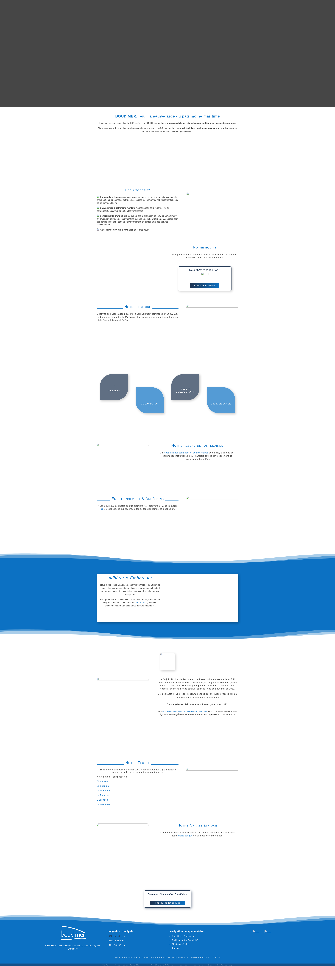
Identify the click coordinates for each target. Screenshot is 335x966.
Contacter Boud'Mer (204, 285)
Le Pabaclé (103, 795)
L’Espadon (102, 800)
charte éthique (185, 836)
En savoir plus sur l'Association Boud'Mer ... (130, 614)
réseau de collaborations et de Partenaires (186, 453)
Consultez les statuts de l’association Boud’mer (185, 711)
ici (101, 509)
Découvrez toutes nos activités (130, 743)
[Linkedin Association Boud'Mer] (267, 932)
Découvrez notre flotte (204, 743)
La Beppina (103, 786)
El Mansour (103, 781)
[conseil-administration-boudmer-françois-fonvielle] (118, 254)
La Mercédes (103, 804)
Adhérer (116, 578)
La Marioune (103, 791)
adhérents (140, 602)
